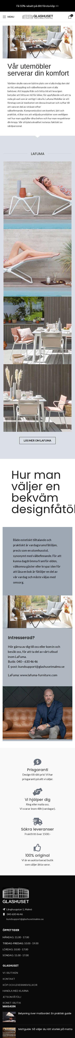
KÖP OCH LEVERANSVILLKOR (20, 984)
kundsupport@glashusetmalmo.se (25, 919)
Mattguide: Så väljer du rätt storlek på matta (45, 1029)
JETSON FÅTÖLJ (12, 996)
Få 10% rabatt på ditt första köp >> (37, 5)
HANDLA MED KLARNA (16, 990)
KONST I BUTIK (12, 1002)
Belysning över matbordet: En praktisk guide (44, 1013)
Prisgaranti (37, 769)
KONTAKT (9, 978)
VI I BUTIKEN (10, 972)
